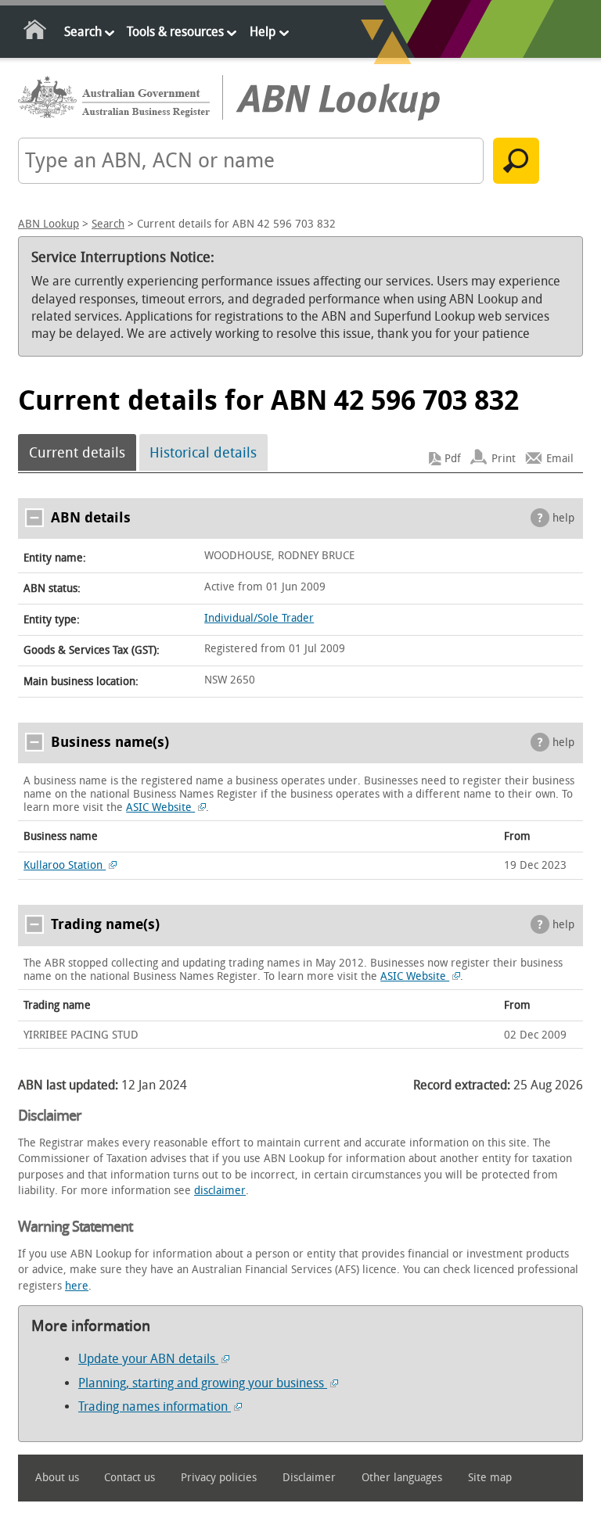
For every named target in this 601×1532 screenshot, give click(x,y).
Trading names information (154, 1406)
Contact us (129, 1477)
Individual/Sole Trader (259, 618)
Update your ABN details (148, 1358)
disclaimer (220, 1190)
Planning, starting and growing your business (202, 1383)
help (563, 518)
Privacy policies (219, 1477)
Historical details (203, 452)
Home (35, 32)
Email (560, 458)
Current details (77, 452)
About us (57, 1477)
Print (503, 458)
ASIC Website (160, 807)
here (76, 1286)
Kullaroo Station (64, 865)
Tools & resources (175, 31)
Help (262, 31)
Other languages (402, 1477)
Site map (490, 1477)
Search (83, 31)
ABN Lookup (48, 224)
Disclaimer (309, 1477)
